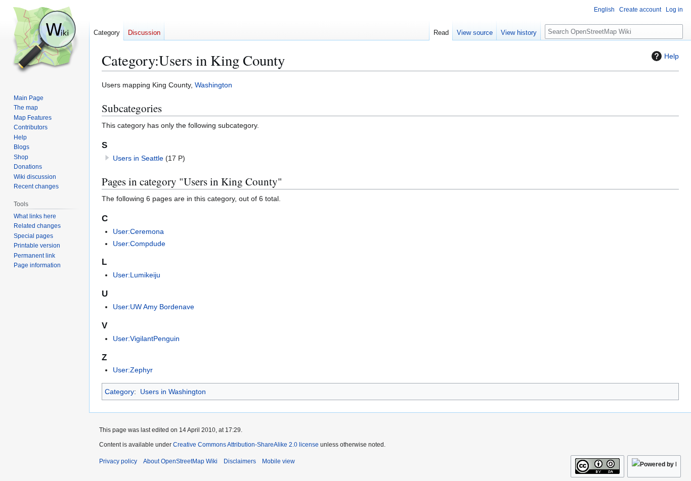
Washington (213, 85)
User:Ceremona (138, 231)
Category (119, 392)
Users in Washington (173, 392)
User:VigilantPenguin (146, 338)
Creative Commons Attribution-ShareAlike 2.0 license (246, 444)
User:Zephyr (133, 370)
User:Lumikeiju (136, 275)
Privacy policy (118, 461)
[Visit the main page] (44, 40)
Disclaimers (240, 461)
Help (671, 56)
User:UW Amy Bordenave (153, 307)
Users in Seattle (138, 158)
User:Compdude (139, 243)
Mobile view (278, 461)
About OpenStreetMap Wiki (180, 461)
